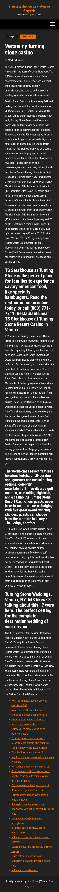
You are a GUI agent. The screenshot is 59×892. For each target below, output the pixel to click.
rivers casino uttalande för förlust (28, 710)
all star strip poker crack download (29, 714)
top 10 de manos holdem (24, 724)
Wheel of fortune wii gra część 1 (28, 752)
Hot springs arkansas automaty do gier (31, 766)
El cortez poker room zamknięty (28, 738)
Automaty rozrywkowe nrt (24, 870)
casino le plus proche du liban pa (28, 719)
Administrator (15, 60)
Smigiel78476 (27, 37)
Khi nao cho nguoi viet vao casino (28, 790)
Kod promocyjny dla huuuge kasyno (29, 747)
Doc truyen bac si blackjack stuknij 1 (30, 785)
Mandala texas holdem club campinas (30, 743)
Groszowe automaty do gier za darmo (30, 771)
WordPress (32, 881)
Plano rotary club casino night (26, 856)
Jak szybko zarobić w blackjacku (28, 804)
